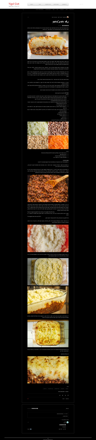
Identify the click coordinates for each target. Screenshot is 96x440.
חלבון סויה (62, 9)
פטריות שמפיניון (57, 388)
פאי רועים (45, 388)
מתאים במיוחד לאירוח (39, 9)
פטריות (67, 388)
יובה (57, 9)
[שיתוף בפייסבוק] (68, 395)
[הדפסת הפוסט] (59, 395)
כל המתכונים (72, 9)
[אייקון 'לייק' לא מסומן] (65, 429)
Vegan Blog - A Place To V (14, 6)
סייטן (67, 9)
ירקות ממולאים (48, 9)
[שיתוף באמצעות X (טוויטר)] (65, 395)
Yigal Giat (14, 3)
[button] (23, 9)
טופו (53, 9)
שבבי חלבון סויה (50, 388)
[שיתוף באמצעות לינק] (62, 395)
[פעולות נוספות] (28, 17)
